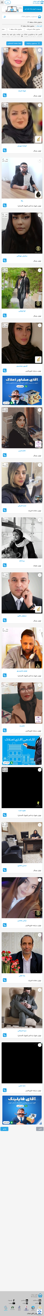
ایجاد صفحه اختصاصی (14, 43)
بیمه (8, 2)
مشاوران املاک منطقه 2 (15, 29)
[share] (40, 50)
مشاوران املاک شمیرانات (33, 29)
